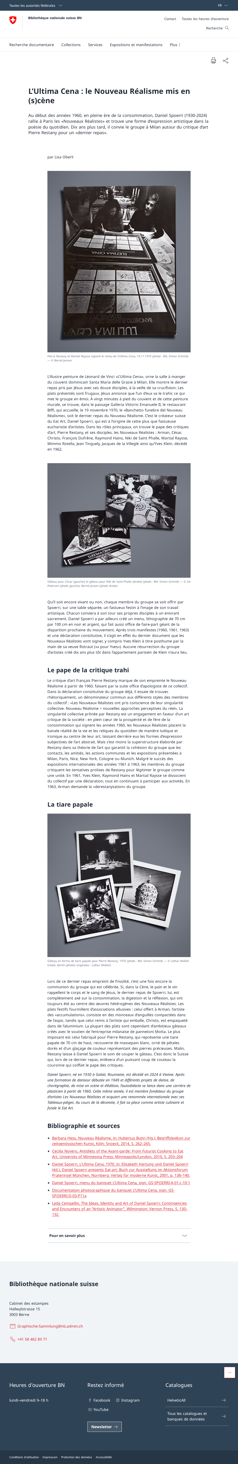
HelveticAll (176, 1400)
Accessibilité (104, 1457)
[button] (32, 44)
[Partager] (225, 60)
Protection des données (76, 1457)
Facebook (101, 1400)
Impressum (50, 1457)
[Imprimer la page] (213, 60)
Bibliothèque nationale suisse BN (55, 18)
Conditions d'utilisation (24, 1457)
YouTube (101, 1409)
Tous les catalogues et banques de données (187, 1416)
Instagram (130, 1400)
